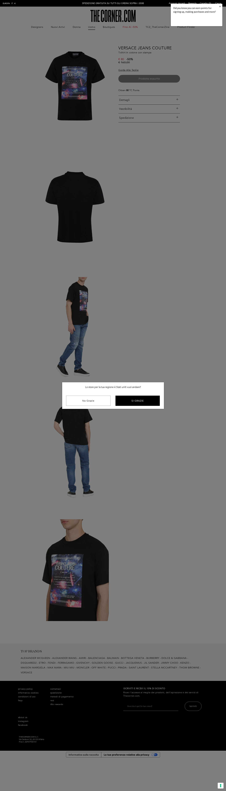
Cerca (218, 3)
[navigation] (9, 3)
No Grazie (88, 400)
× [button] (220, 6)
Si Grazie (137, 400)
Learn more (183, 20)
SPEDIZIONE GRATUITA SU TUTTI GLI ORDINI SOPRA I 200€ (113, 3)
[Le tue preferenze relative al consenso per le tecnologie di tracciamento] (221, 786)
